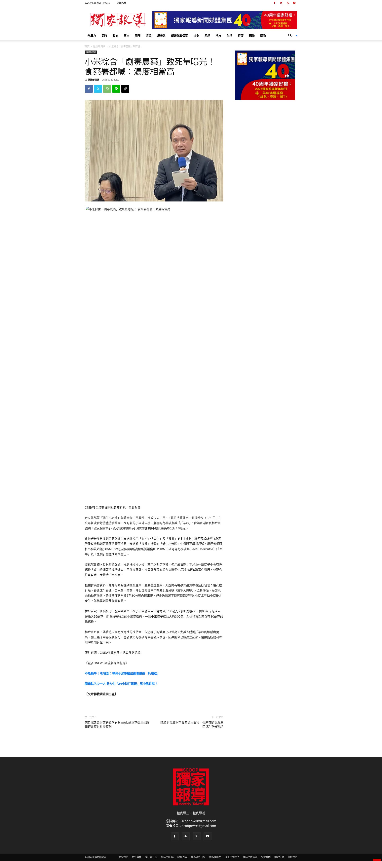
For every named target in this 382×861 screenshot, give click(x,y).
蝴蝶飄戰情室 (179, 35)
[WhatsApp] (107, 89)
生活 (229, 35)
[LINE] (116, 89)
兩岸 (126, 35)
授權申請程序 (232, 857)
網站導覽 (279, 857)
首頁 (87, 46)
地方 (218, 35)
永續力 (92, 35)
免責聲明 (266, 857)
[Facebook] (275, 3)
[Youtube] (294, 3)
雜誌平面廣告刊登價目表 (174, 857)
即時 (104, 35)
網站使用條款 (250, 857)
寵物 (252, 35)
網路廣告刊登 (198, 857)
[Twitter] (288, 3)
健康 (241, 35)
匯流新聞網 (99, 46)
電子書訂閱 (151, 857)
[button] (291, 36)
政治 (115, 35)
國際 (137, 35)
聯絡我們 (292, 857)
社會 (196, 35)
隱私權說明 (215, 857)
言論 (149, 35)
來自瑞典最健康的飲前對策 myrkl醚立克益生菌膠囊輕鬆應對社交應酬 (117, 725)
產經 (207, 35)
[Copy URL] (125, 89)
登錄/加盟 (121, 2)
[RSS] (281, 3)
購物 (263, 35)
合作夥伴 (136, 857)
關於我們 (123, 857)
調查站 (161, 35)
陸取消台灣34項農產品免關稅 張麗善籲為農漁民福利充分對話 (191, 725)
